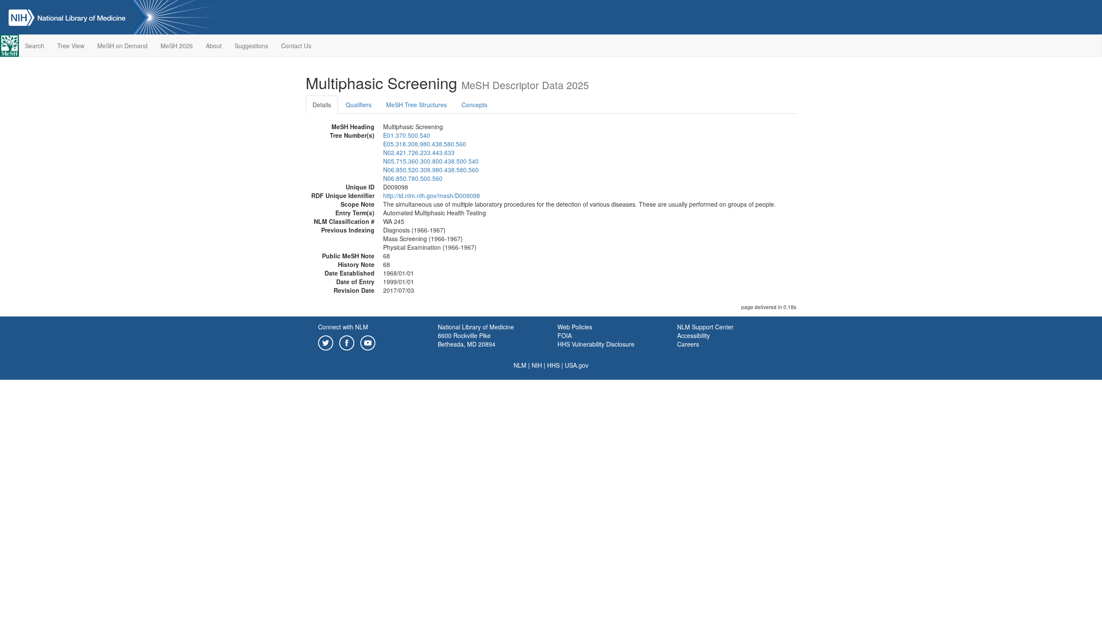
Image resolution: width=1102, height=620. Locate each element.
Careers (688, 344)
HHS (553, 365)
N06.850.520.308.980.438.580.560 (431, 169)
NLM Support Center (705, 326)
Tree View (70, 45)
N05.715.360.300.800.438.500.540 (431, 161)
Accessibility (693, 335)
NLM (520, 365)
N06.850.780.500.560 (413, 178)
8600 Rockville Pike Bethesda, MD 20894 (466, 339)
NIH (537, 365)
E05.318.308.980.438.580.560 (424, 144)
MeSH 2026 (177, 45)
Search (34, 45)
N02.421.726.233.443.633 (419, 152)
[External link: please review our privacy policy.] (325, 342)
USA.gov (576, 365)
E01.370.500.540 (406, 135)
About (214, 45)
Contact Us (296, 45)
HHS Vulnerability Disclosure (596, 344)
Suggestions (251, 45)
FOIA (564, 335)
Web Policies (574, 326)
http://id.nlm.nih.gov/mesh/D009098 (431, 195)
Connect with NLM (343, 326)
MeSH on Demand (122, 45)
